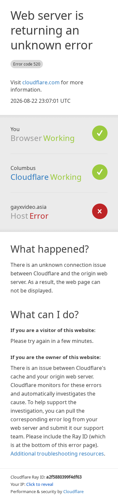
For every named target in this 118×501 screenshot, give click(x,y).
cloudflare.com (41, 82)
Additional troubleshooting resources (57, 453)
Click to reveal (39, 484)
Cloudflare (29, 176)
